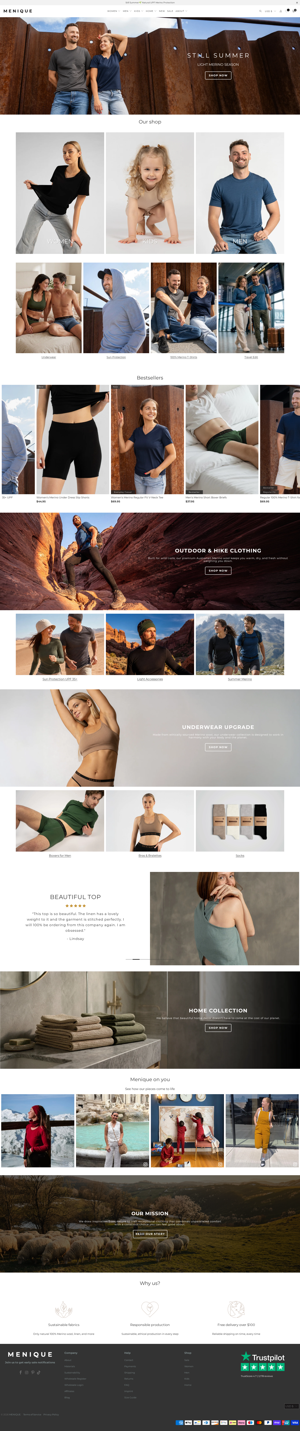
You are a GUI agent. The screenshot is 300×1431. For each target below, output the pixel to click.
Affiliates (69, 1391)
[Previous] (8, 918)
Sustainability (72, 1372)
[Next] (291, 918)
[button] (114, 10)
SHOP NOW (218, 75)
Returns (128, 1378)
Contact (128, 1360)
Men (186, 1372)
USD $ (268, 11)
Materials (69, 1366)
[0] (286, 11)
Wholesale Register (75, 1378)
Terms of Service (32, 1414)
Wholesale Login (74, 1385)
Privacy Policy (51, 1414)
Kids (186, 1378)
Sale (186, 1360)
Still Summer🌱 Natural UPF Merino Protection (150, 2)
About (67, 1360)
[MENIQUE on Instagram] (27, 1372)
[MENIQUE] (17, 11)
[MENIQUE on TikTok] (38, 1372)
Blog (67, 1397)
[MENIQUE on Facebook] (20, 1372)
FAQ (126, 1385)
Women (188, 1366)
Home (187, 1385)
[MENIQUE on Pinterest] (32, 1372)
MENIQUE (15, 1414)
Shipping (129, 1372)
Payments (130, 1366)
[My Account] (281, 11)
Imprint (128, 1391)
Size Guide (130, 1397)
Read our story (150, 1234)
